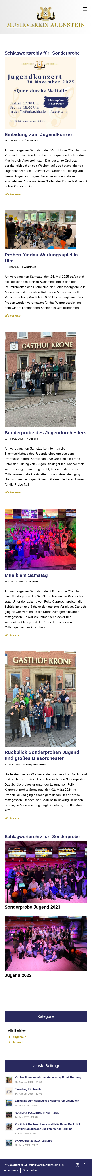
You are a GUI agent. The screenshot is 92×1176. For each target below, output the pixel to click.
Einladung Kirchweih (28, 1089)
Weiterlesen (14, 194)
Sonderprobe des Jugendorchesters (45, 432)
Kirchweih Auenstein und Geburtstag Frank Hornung (48, 1077)
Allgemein (30, 267)
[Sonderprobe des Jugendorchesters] (40, 379)
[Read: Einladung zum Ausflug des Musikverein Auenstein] (9, 1103)
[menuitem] (85, 9)
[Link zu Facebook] (84, 1165)
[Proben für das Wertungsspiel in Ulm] (40, 229)
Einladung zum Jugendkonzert (39, 134)
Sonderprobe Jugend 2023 (32, 907)
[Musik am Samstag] (40, 539)
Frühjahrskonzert (36, 764)
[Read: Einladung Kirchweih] (9, 1091)
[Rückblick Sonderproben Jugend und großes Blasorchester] (40, 699)
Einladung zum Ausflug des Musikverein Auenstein (47, 1100)
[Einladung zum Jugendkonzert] (40, 93)
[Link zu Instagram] (77, 1165)
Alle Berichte (17, 1030)
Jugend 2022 (18, 975)
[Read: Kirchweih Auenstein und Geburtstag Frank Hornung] (9, 1080)
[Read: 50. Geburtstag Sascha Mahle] (9, 1143)
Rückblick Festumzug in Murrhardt (37, 1112)
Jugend (33, 140)
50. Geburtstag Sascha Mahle (33, 1140)
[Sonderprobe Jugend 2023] (46, 902)
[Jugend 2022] (46, 970)
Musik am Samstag (26, 575)
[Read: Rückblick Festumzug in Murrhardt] (9, 1115)
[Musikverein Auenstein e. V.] (46, 17)
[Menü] (85, 9)
